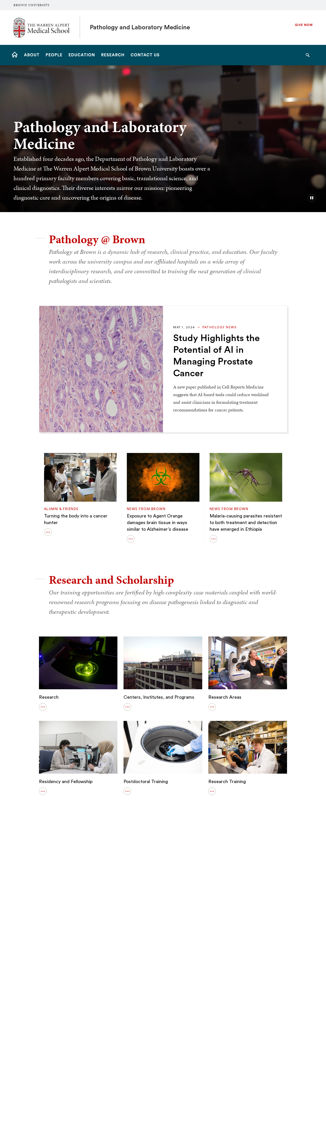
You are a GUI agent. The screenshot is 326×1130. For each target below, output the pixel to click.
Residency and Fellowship (65, 781)
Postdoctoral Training (146, 781)
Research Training (227, 781)
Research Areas (224, 697)
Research (49, 697)
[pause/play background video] (312, 198)
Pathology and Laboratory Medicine (140, 27)
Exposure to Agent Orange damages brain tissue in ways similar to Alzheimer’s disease (157, 522)
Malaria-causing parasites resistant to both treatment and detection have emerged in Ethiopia (246, 522)
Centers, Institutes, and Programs (159, 697)
